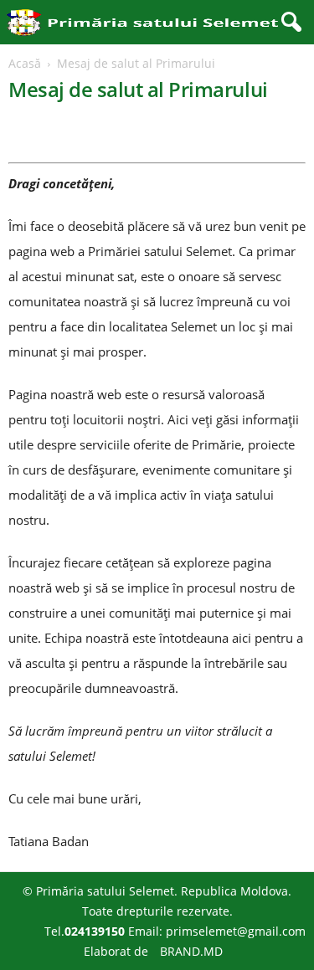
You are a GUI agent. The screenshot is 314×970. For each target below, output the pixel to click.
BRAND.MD (191, 951)
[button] (288, 22)
